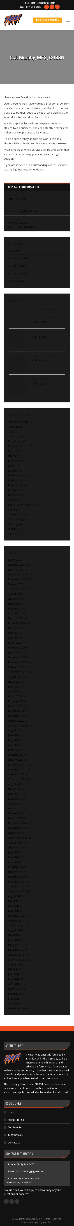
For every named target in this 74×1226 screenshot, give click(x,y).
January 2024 (15, 652)
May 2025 (14, 608)
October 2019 (16, 886)
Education (14, 441)
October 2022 (16, 720)
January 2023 (15, 706)
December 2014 (17, 1008)
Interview (13, 456)
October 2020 (16, 832)
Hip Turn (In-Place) (40, 378)
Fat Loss (13, 451)
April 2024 (14, 637)
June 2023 (14, 686)
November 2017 (17, 915)
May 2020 (14, 857)
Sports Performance (20, 504)
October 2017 (16, 920)
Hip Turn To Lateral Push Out (46, 355)
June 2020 (14, 852)
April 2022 (14, 745)
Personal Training (18, 475)
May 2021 (14, 798)
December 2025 (17, 574)
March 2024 (15, 642)
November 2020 (17, 828)
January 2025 (15, 628)
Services (13, 499)
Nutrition (13, 470)
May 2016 (14, 979)
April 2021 (14, 803)
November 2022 (17, 715)
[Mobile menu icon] (68, 20)
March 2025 (15, 618)
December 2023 (17, 657)
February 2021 (16, 813)
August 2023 (15, 676)
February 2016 (16, 993)
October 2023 (16, 667)
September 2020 (17, 837)
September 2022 (17, 725)
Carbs (11, 431)
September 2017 (17, 925)
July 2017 (13, 935)
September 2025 (17, 589)
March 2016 (15, 989)
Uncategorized (16, 524)
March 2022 (15, 750)
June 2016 (14, 974)
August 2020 (15, 842)
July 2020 (13, 847)
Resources (14, 495)
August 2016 (15, 964)
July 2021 (13, 789)
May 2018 (14, 911)
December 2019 (17, 876)
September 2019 (17, 891)
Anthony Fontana (18, 421)
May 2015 (14, 998)
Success (12, 509)
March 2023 (15, 696)
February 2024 (16, 647)
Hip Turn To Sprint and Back (45, 332)
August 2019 (15, 896)
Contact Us (18, 281)
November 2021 (17, 769)
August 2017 (15, 930)
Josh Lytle (13, 460)
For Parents (19, 266)
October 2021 (16, 774)
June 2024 (14, 633)
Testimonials (19, 273)
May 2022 (14, 740)
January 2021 (15, 818)
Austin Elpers (15, 426)
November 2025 (17, 579)
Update (12, 529)
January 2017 (15, 945)
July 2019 (13, 901)
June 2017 (14, 940)
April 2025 (14, 613)
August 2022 (15, 730)
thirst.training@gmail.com (42, 3)
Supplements (15, 514)
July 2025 (13, 598)
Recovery (13, 490)
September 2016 (17, 959)
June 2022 (14, 735)
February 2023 (16, 701)
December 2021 (17, 764)
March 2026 (15, 559)
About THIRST (20, 258)
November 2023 (17, 662)
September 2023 (17, 672)
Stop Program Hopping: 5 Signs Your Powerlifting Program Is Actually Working (45, 313)
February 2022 (16, 754)
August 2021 (15, 784)
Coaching (13, 436)
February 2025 (16, 623)
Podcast (13, 480)
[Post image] (18, 316)
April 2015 (14, 1003)
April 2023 (14, 691)
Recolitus (48, 1222)
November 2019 (17, 881)
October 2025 (16, 584)
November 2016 (17, 950)
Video (11, 534)
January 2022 (15, 759)
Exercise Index (16, 446)
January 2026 (15, 569)
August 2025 (15, 594)
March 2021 (15, 808)
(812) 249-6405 (33, 7)
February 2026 (16, 564)
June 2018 (14, 906)
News (11, 465)
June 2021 (14, 793)
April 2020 (14, 862)
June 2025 (14, 603)
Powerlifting (15, 485)
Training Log (15, 519)
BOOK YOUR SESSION (47, 20)
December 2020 (17, 823)
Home (15, 250)
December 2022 (17, 711)
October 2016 (16, 954)
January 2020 (15, 871)
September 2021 (17, 779)
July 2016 (13, 969)
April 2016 (14, 984)
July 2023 (13, 681)
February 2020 (16, 867)
